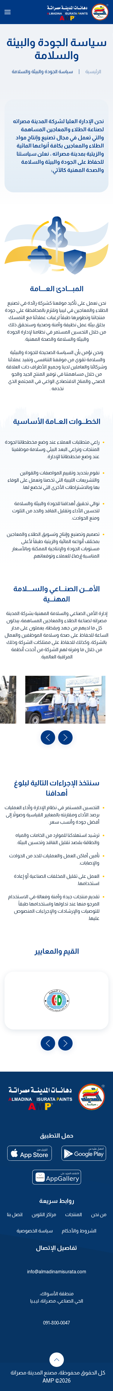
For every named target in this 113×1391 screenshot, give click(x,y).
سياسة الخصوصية (35, 1230)
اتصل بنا (15, 1214)
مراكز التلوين (44, 1214)
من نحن (98, 1214)
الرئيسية (93, 71)
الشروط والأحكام (79, 1230)
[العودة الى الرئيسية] (77, 12)
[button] (8, 12)
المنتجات (73, 1214)
